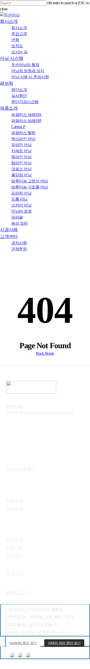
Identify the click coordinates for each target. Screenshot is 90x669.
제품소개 (14, 500)
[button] (23, 643)
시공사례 (14, 547)
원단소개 (14, 508)
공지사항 (14, 539)
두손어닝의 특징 (21, 469)
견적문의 (14, 556)
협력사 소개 (17, 592)
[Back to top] (1, 666)
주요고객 (15, 573)
